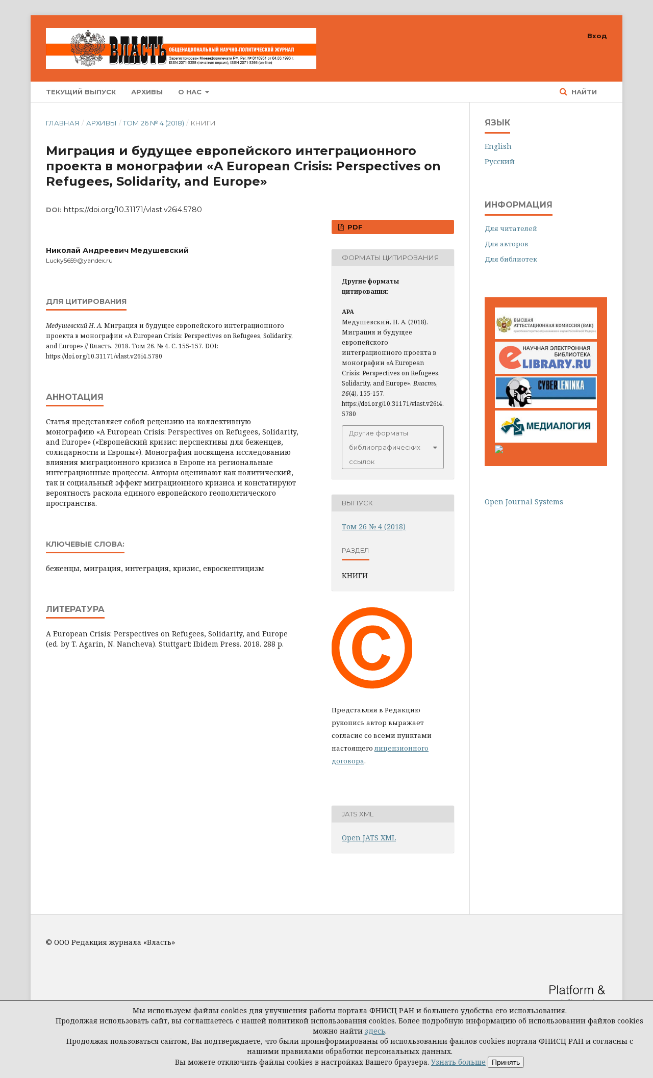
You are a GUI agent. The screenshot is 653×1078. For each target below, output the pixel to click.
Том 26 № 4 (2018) (153, 123)
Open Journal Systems (524, 501)
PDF (354, 227)
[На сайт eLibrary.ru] (546, 371)
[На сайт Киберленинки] (546, 405)
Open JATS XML (369, 837)
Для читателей (511, 228)
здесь (375, 1031)
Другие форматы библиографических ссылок (384, 447)
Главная (63, 123)
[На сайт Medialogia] (546, 440)
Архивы (147, 92)
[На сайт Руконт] (499, 450)
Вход (597, 36)
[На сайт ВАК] (546, 336)
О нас (191, 92)
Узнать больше (458, 1062)
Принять (506, 1062)
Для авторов (507, 243)
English (498, 146)
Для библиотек (511, 259)
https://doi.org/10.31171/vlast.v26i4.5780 (133, 209)
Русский (500, 161)
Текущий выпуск (81, 92)
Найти (583, 92)
